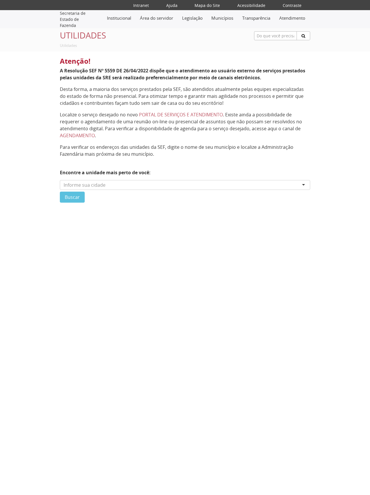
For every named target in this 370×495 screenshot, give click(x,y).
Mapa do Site (207, 5)
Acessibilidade (251, 5)
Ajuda (171, 5)
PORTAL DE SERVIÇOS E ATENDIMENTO (181, 114)
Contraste (292, 5)
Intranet (141, 5)
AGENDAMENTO (77, 135)
